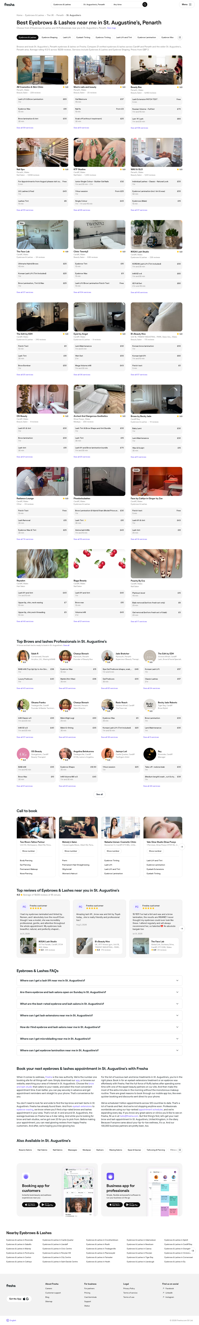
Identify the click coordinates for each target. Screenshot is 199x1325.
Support (87, 1301)
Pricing (87, 1293)
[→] (182, 847)
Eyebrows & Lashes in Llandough (140, 1262)
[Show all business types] (179, 1149)
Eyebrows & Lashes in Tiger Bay (140, 1257)
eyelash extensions (82, 1106)
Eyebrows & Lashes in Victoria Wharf (179, 1253)
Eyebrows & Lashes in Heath (98, 1262)
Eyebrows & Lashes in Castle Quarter (58, 1240)
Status (87, 1306)
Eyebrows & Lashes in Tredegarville (101, 1249)
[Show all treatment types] (179, 37)
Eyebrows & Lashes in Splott (176, 1240)
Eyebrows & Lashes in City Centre (57, 1257)
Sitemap (48, 1301)
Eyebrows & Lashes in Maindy (18, 1249)
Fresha (48, 1077)
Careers (48, 1288)
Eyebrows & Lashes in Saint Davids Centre (60, 1262)
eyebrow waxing (25, 1109)
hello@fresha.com (129, 1116)
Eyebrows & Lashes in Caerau (139, 1249)
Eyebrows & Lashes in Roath (98, 1244)
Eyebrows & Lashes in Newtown (140, 1244)
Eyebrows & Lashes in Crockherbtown (102, 1240)
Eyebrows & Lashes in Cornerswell (178, 1257)
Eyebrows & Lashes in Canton (18, 1257)
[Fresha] (9, 4)
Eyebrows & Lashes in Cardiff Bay (178, 1244)
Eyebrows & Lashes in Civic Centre (57, 1249)
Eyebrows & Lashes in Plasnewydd (100, 1253)
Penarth (60, 15)
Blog (47, 1297)
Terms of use (128, 1297)
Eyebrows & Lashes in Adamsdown (141, 1240)
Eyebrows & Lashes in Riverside (19, 1240)
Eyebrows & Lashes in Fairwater (99, 1257)
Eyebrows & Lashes (34, 15)
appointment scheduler (151, 1109)
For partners (89, 1288)
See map (111, 28)
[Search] (145, 4)
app (77, 1080)
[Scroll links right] (192, 1251)
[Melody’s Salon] (78, 847)
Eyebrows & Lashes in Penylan (139, 1253)
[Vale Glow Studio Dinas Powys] (162, 847)
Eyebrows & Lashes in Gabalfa (18, 1244)
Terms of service (130, 1293)
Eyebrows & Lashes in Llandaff (55, 1244)
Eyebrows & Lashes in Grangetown (178, 1249)
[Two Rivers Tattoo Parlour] (36, 847)
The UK (50, 15)
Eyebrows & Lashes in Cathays (19, 1262)
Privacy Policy (129, 1288)
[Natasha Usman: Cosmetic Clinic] (120, 847)
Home (19, 15)
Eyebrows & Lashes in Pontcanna (20, 1253)
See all (99, 794)
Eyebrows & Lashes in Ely (174, 1262)
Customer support (53, 1293)
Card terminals (90, 1297)
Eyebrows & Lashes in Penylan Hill (57, 1253)
